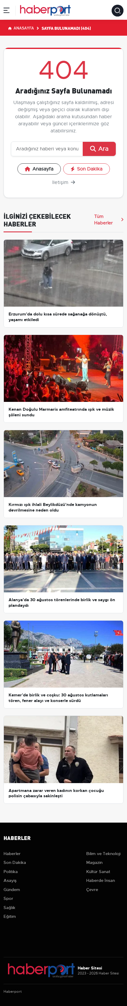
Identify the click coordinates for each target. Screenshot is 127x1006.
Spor (8, 898)
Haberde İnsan (100, 880)
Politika (11, 871)
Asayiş (10, 880)
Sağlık (9, 907)
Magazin (94, 862)
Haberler (12, 853)
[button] (6, 11)
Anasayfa (23, 28)
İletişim (61, 182)
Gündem (12, 889)
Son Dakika (89, 169)
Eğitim (10, 916)
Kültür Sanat (98, 871)
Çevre (92, 889)
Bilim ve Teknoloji (103, 853)
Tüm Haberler (103, 220)
